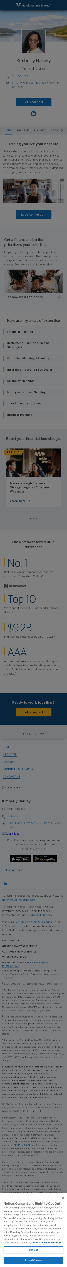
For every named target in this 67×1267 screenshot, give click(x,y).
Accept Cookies (33, 1260)
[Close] (63, 1198)
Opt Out (33, 1250)
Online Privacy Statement (46, 1243)
